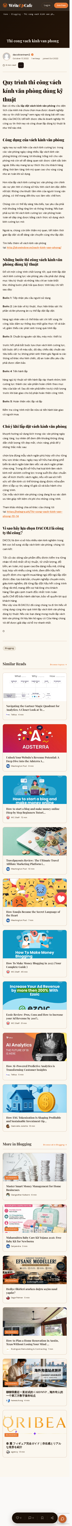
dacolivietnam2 (21, 54)
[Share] (52, 1518)
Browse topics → (58, 664)
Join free (61, 5)
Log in (47, 5)
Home (5, 14)
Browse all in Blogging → (55, 1144)
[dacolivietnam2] (6, 56)
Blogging (16, 14)
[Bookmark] (42, 1518)
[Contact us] (62, 1519)
